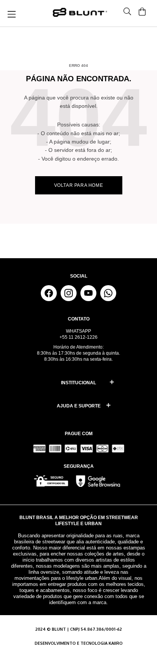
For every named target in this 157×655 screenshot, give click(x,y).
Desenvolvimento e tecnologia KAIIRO (79, 643)
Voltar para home (78, 185)
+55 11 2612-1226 (78, 337)
